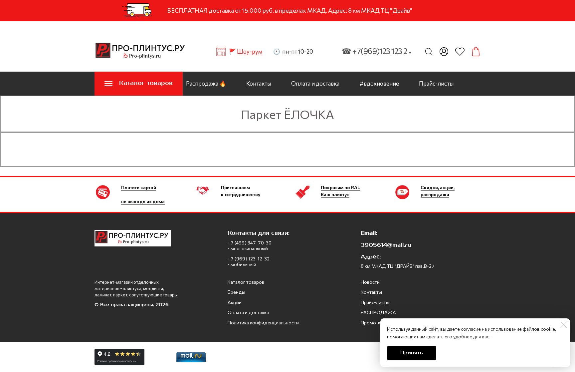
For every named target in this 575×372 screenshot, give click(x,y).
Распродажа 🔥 (206, 83)
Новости (370, 282)
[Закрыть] (564, 325)
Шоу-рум (249, 51)
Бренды (236, 292)
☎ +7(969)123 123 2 (377, 51)
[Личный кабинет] (444, 51)
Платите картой (138, 187)
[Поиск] (429, 52)
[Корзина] (475, 51)
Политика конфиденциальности (263, 322)
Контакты (258, 83)
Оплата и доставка (315, 83)
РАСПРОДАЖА (378, 312)
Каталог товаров (246, 282)
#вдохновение (379, 83)
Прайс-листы (436, 83)
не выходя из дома (143, 201)
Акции (235, 302)
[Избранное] (460, 51)
